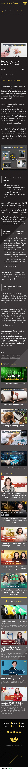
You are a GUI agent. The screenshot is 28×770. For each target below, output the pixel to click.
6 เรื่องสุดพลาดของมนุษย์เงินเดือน (14, 426)
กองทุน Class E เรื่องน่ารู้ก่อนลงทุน (14, 468)
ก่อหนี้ (7, 355)
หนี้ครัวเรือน (12, 357)
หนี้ (7, 357)
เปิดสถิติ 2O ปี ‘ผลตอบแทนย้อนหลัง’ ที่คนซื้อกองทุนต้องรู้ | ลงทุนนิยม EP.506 (14, 545)
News (3, 355)
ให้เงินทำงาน (14, 723)
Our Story (22, 726)
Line (8, 80)
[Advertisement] (14, 28)
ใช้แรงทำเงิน (6, 723)
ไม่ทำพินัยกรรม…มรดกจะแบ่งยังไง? (14, 405)
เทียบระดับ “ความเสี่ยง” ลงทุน (14, 447)
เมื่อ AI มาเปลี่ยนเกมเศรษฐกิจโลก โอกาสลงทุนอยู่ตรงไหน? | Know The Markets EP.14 (14, 592)
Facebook (3, 80)
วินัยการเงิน (18, 355)
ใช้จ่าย (18, 357)
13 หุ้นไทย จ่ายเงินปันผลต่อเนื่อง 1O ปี (14, 384)
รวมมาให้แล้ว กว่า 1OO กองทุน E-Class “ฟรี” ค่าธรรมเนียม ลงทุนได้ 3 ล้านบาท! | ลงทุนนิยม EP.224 (14, 495)
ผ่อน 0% (12, 355)
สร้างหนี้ (3, 357)
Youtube (13, 80)
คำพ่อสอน (22, 723)
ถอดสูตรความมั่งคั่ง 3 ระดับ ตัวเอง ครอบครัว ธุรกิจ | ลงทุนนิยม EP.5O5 (14, 568)
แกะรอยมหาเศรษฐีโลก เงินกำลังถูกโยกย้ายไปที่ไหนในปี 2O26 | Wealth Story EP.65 (14, 520)
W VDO (5, 726)
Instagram (18, 80)
